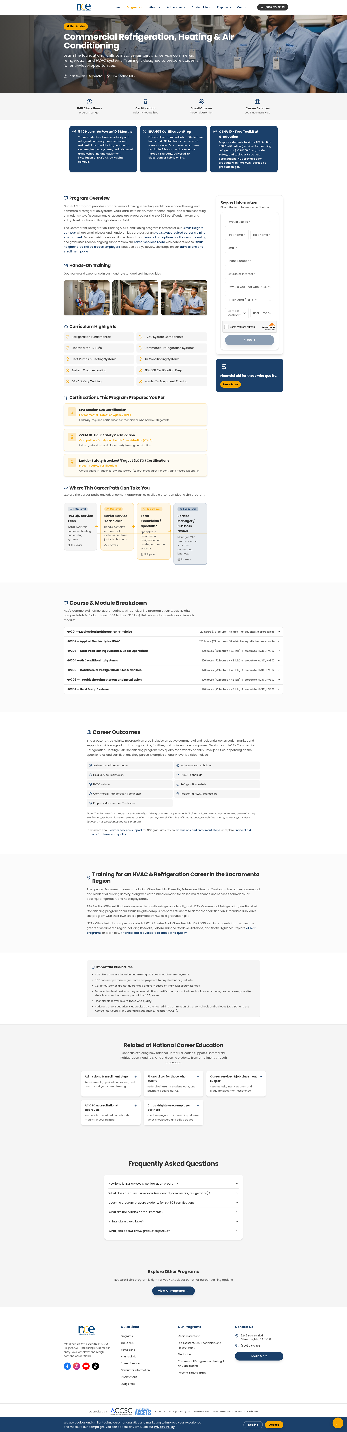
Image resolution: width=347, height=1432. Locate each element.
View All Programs (171, 1291)
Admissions (174, 7)
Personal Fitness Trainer (192, 1372)
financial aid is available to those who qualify (154, 933)
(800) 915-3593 (274, 7)
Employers (224, 7)
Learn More (230, 384)
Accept (274, 1425)
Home (117, 7)
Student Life (200, 7)
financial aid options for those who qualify (174, 237)
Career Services (131, 1363)
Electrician (184, 1354)
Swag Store (128, 1384)
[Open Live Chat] (338, 1423)
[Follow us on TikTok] (95, 1366)
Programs (133, 7)
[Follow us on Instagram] (76, 1366)
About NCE (127, 1343)
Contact (243, 7)
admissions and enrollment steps (198, 830)
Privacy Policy (164, 1427)
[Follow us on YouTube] (86, 1366)
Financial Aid (128, 1356)
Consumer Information (135, 1370)
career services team (149, 242)
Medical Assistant (189, 1336)
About (153, 7)
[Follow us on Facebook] (67, 1366)
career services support (126, 830)
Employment (129, 1377)
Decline (253, 1425)
